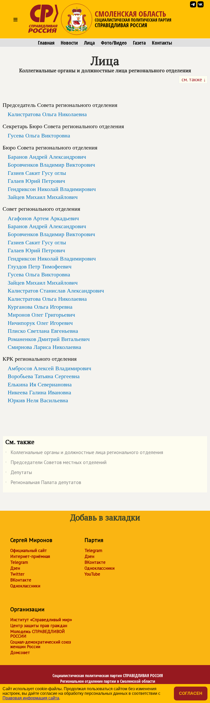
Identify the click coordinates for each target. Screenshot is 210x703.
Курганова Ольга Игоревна (40, 306)
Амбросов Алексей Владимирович (49, 368)
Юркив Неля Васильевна (38, 400)
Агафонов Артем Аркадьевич (43, 218)
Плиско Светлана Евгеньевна (43, 330)
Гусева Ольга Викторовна (39, 135)
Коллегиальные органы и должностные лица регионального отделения (84, 453)
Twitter (17, 574)
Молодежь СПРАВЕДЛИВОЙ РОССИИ (37, 633)
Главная (46, 43)
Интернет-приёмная (30, 556)
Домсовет (20, 652)
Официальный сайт (28, 550)
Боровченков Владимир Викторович (51, 164)
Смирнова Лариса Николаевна (44, 347)
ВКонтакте (20, 580)
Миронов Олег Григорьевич (41, 314)
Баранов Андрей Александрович (47, 156)
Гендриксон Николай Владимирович (52, 189)
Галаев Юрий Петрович (36, 180)
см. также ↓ (193, 79)
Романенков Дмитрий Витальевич (49, 339)
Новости (69, 43)
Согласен (190, 693)
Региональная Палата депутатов (43, 483)
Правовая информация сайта (31, 698)
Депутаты (18, 473)
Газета (139, 43)
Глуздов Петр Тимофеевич (39, 266)
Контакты (162, 43)
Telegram (19, 562)
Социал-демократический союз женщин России (40, 644)
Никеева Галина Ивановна (39, 392)
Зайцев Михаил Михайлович (43, 197)
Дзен (15, 568)
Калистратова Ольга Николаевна (47, 114)
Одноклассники (25, 586)
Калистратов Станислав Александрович (56, 290)
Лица (89, 43)
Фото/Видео (114, 43)
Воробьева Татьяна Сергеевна (44, 376)
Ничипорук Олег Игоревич (40, 322)
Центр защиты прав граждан (38, 625)
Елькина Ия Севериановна (40, 384)
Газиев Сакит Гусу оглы (37, 172)
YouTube (92, 574)
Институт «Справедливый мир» (41, 619)
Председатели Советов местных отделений (56, 463)
